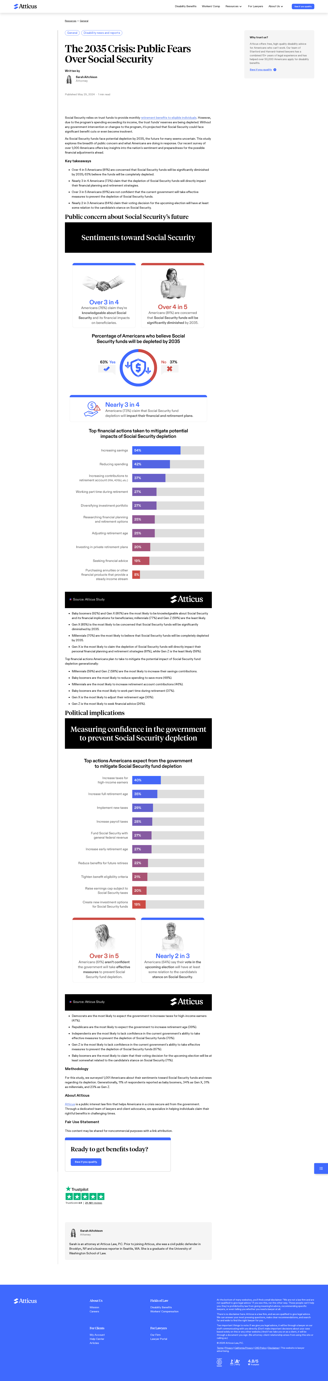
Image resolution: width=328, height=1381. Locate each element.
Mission (94, 1307)
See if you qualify (261, 70)
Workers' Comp (211, 6)
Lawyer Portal (158, 1339)
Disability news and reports (102, 33)
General (84, 21)
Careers (94, 1311)
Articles (94, 1343)
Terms (220, 1348)
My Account (97, 1335)
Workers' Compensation (164, 1311)
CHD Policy (260, 1348)
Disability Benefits (185, 6)
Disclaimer (273, 1348)
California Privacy (243, 1348)
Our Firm (155, 1335)
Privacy (229, 1348)
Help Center (97, 1339)
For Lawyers (255, 6)
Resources (70, 21)
